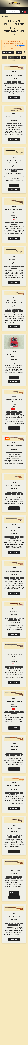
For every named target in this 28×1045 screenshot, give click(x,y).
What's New (4, 8)
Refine (19, 52)
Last (23, 57)
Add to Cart (15, 185)
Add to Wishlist (15, 97)
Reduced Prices (14, 8)
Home (2, 16)
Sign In (23, 8)
